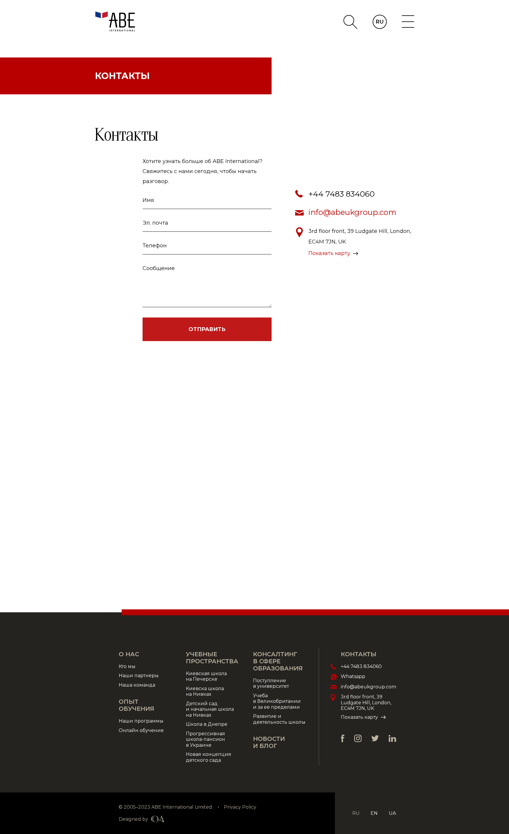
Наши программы (141, 721)
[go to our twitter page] (375, 738)
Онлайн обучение (141, 730)
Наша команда (138, 685)
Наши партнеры (139, 675)
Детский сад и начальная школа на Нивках (210, 709)
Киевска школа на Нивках (205, 691)
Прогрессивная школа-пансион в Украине (205, 739)
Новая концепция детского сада (208, 757)
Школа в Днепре (206, 724)
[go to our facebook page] (343, 738)
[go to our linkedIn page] (392, 738)
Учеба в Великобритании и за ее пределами (277, 701)
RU (380, 22)
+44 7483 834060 (341, 194)
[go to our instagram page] (358, 738)
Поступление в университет (271, 683)
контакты (358, 654)
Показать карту (329, 253)
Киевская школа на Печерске (206, 676)
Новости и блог (269, 742)
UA (392, 813)
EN (374, 813)
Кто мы (127, 666)
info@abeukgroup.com (352, 212)
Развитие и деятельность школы (279, 719)
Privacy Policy (240, 807)
